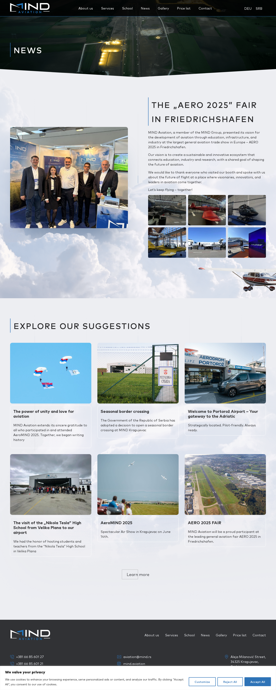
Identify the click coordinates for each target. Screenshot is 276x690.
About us (85, 8)
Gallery (163, 8)
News (145, 8)
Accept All (257, 682)
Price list (184, 8)
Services (107, 8)
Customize (202, 682)
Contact (205, 8)
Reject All (230, 682)
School (127, 8)
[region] (138, 678)
